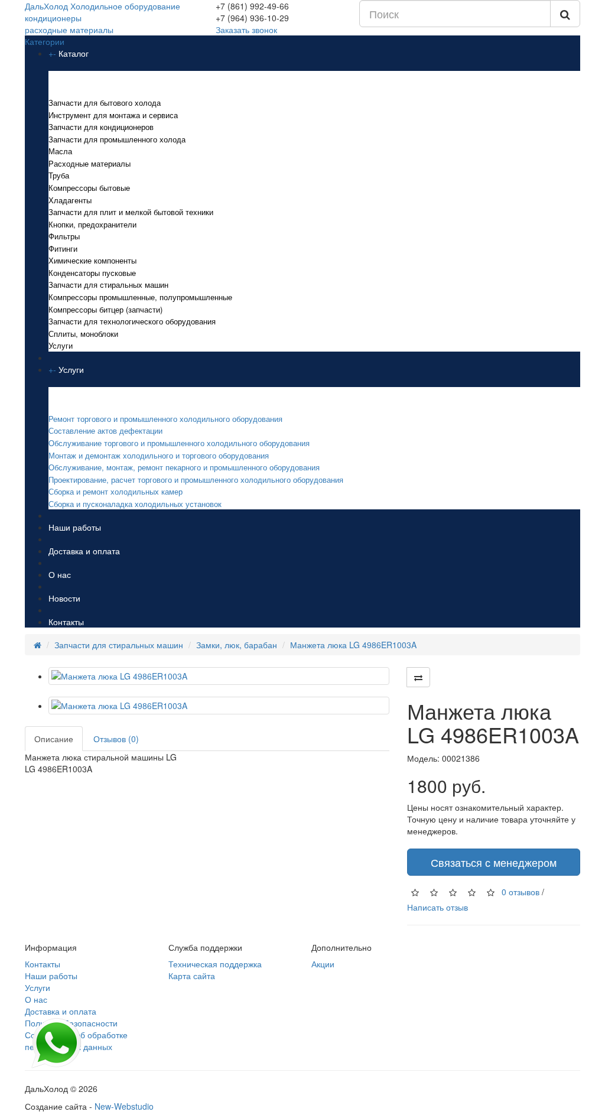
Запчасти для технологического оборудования (132, 321)
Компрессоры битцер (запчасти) (105, 309)
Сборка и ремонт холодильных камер (115, 491)
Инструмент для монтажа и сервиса (113, 115)
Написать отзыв (437, 907)
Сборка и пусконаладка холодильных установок (135, 503)
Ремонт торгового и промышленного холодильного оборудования (166, 418)
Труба (58, 175)
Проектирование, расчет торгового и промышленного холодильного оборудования (195, 479)
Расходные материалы (89, 163)
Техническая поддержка (215, 964)
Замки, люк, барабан (236, 645)
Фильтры (64, 236)
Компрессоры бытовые (89, 187)
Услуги (60, 345)
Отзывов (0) (116, 739)
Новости (64, 598)
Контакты (66, 622)
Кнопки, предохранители (92, 224)
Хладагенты (70, 200)
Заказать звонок (246, 29)
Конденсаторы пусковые (92, 272)
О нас (59, 574)
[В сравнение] (418, 677)
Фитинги (62, 248)
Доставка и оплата (84, 551)
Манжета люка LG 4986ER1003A (353, 645)
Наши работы (74, 527)
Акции (322, 964)
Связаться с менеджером (494, 862)
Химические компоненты (92, 260)
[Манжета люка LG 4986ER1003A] (218, 676)
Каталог (73, 53)
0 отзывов (520, 891)
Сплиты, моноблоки (83, 333)
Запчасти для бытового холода (104, 102)
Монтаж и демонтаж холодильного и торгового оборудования (158, 455)
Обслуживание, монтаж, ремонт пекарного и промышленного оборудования (184, 467)
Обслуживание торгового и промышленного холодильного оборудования (179, 442)
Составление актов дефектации (105, 430)
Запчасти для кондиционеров (101, 126)
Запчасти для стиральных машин (108, 284)
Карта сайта (191, 976)
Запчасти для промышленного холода (117, 139)
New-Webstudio (124, 1106)
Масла (60, 151)
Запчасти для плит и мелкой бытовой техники (130, 211)
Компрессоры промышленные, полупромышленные (140, 297)
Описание (53, 739)
